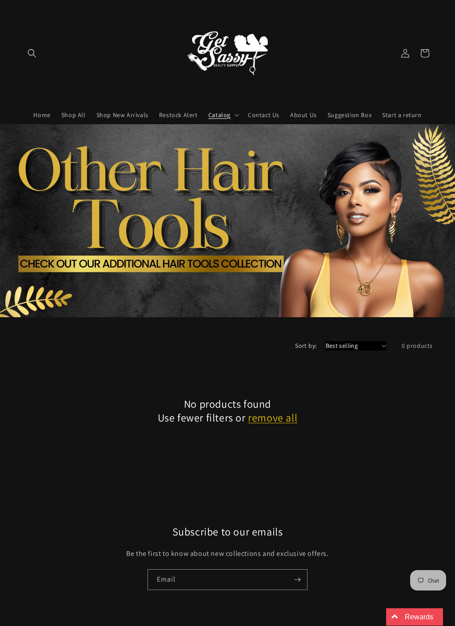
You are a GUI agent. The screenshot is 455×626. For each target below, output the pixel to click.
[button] (32, 53)
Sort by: (305, 346)
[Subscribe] (297, 579)
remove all (272, 418)
